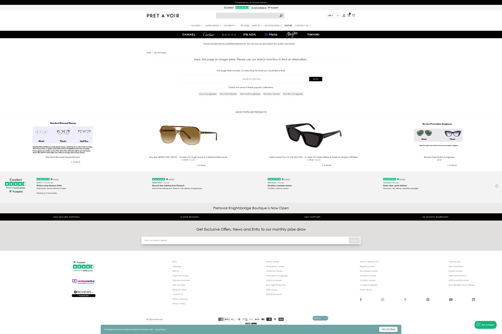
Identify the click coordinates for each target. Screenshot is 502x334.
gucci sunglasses (207, 94)
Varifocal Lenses (274, 280)
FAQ (174, 261)
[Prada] (249, 34)
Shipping (177, 266)
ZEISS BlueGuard (273, 294)
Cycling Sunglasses (369, 285)
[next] (499, 142)
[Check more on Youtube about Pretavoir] (451, 300)
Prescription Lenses (275, 266)
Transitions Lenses (368, 275)
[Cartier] (208, 34)
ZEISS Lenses (271, 289)
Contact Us (178, 294)
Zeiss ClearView (456, 266)
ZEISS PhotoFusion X (457, 275)
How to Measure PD (369, 261)
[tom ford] (313, 34)
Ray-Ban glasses (272, 94)
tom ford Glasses (228, 94)
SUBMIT (354, 240)
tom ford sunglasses (250, 94)
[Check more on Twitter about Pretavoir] (405, 300)
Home (148, 53)
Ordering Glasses (274, 271)
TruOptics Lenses (367, 280)
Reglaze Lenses (367, 266)
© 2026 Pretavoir (154, 319)
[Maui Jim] (292, 34)
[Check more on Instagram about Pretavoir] (382, 300)
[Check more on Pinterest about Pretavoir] (427, 300)
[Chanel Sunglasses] (188, 35)
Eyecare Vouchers (181, 280)
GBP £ (330, 15)
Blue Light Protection (276, 285)
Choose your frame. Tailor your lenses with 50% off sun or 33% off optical (251, 2)
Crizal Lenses (455, 261)
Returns (176, 271)
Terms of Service (180, 299)
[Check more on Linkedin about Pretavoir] (473, 300)
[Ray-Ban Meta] (271, 35)
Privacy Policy (179, 303)
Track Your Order (181, 275)
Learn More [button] (160, 329)
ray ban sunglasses (293, 94)
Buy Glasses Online (369, 271)
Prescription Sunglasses (277, 275)
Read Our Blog (179, 289)
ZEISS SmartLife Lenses (459, 280)
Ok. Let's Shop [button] (388, 329)
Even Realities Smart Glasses (462, 285)
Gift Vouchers (179, 285)
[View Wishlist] (353, 15)
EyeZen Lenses (455, 271)
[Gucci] (228, 34)
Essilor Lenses (366, 289)
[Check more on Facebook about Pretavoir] (361, 300)
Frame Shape (272, 261)
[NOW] (281, 15)
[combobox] (250, 16)
